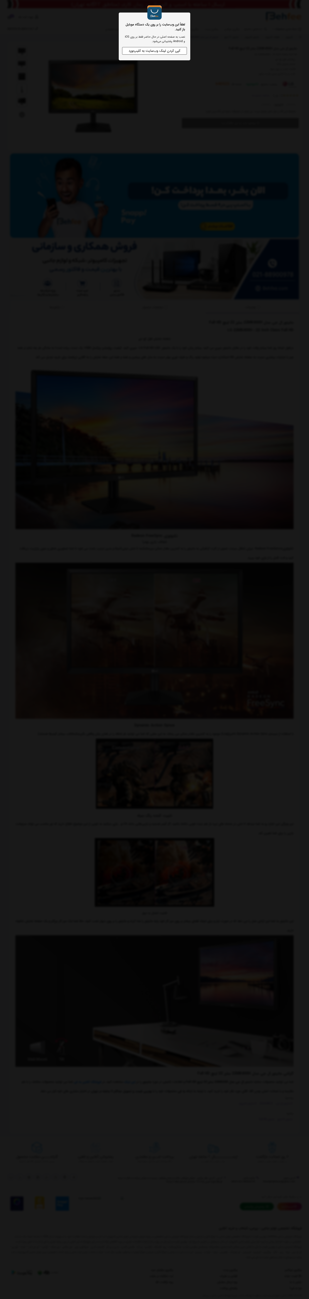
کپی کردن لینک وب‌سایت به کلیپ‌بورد (154, 51)
